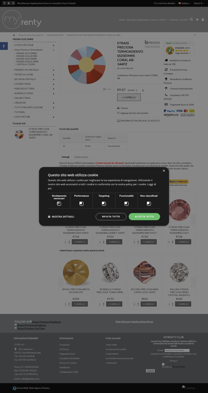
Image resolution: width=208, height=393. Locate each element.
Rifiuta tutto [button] (111, 216)
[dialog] (104, 196)
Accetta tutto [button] (144, 216)
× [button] (163, 171)
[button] (61, 216)
